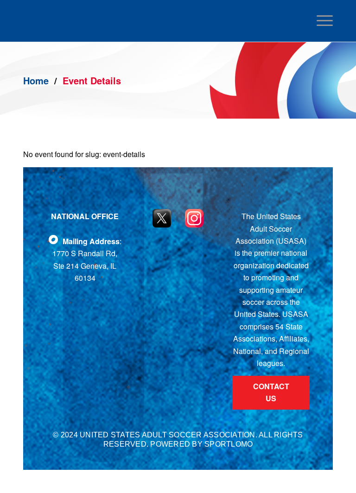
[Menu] (322, 20)
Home (36, 80)
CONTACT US (271, 392)
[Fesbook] (53, 239)
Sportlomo (228, 444)
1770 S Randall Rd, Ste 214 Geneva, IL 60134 (84, 265)
